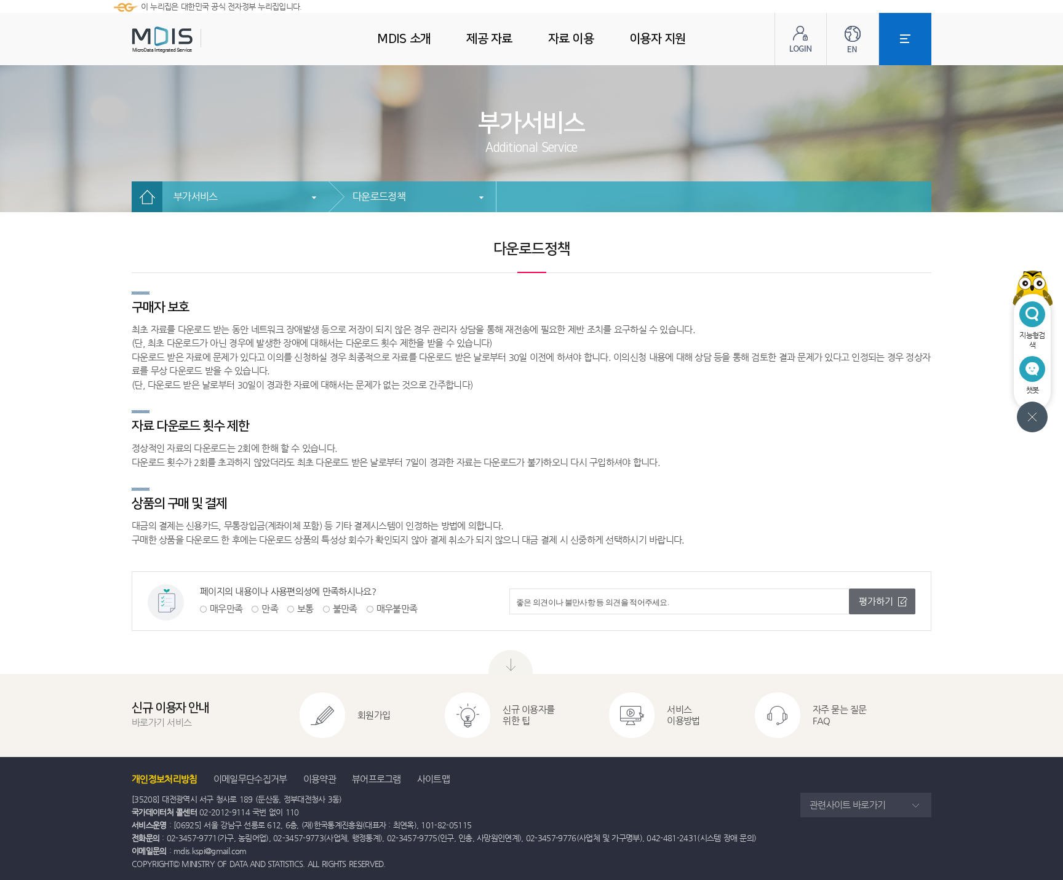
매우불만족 (397, 608)
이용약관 (319, 779)
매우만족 (226, 608)
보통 (305, 608)
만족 (269, 608)
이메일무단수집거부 (250, 779)
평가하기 (876, 601)
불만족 (345, 608)
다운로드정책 (378, 196)
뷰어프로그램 (376, 779)
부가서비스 (195, 196)
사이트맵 (433, 779)
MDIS (193, 39)
